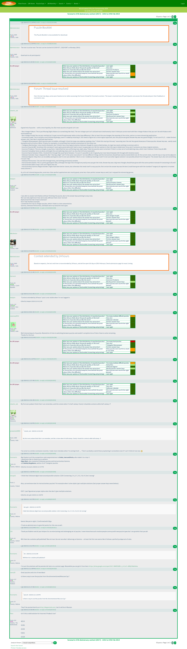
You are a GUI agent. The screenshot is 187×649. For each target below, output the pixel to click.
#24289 (53, 175)
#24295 (53, 312)
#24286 (54, 83)
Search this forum (17, 645)
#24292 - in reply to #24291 (42, 251)
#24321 (53, 587)
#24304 (53, 423)
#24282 (53, 62)
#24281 (54, 43)
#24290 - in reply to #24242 (42, 208)
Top (175, 23)
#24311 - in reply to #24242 (43, 527)
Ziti (11, 531)
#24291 (53, 229)
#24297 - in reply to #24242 (43, 359)
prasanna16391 (15, 431)
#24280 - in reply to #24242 (43, 22)
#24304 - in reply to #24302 (42, 423)
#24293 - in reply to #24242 (42, 272)
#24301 (53, 380)
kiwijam (12, 179)
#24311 (54, 527)
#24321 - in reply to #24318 (42, 587)
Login (183, 3)
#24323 (53, 610)
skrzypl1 (13, 476)
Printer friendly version (18, 648)
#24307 (53, 499)
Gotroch (13, 276)
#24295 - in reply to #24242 (42, 312)
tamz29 (12, 572)
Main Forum (22, 3)
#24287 (53, 107)
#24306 (53, 472)
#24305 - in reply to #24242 (42, 453)
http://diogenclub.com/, (48, 607)
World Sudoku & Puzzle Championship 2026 (93, 9)
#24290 (53, 208)
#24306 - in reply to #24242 (42, 472)
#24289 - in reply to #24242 (42, 175)
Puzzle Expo (40, 3)
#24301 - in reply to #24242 (42, 380)
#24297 (54, 359)
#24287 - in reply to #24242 (42, 107)
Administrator (15, 28)
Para (11, 613)
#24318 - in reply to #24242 (43, 568)
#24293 (53, 272)
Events (68, 3)
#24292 (53, 251)
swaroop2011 (14, 316)
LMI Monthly (51, 3)
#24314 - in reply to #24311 (42, 546)
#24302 (53, 400)
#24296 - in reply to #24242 (43, 337)
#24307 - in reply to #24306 (42, 499)
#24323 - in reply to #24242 (42, 610)
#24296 (54, 337)
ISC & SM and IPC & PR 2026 (93, 11)
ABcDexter (13, 233)
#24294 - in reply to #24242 (42, 294)
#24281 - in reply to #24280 (43, 43)
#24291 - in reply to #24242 (42, 229)
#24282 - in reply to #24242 (42, 62)
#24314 (53, 546)
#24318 (54, 568)
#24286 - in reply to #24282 (43, 83)
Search (61, 3)
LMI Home (31, 3)
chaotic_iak (14, 111)
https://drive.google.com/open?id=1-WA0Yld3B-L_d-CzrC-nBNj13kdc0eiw (113, 566)
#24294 (53, 294)
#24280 (54, 22)
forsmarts (13, 457)
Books (76, 3)
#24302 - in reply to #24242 (42, 400)
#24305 (53, 453)
